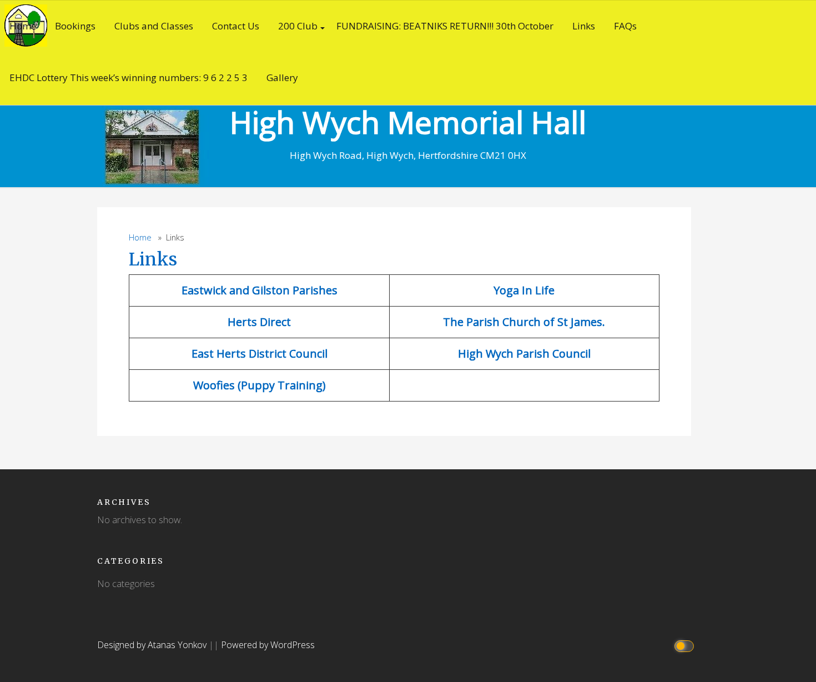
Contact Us (235, 25)
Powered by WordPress (268, 645)
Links (583, 25)
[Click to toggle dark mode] (685, 645)
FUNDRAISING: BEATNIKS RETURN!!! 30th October (444, 25)
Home (22, 25)
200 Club (298, 25)
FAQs (625, 25)
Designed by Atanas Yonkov (153, 645)
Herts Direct (259, 321)
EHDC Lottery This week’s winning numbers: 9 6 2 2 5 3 (128, 77)
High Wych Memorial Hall (408, 122)
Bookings (75, 25)
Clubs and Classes (153, 25)
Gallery (282, 77)
